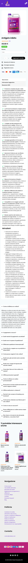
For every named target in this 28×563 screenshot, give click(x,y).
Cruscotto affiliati (8, 494)
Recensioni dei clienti (9, 489)
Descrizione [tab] (5, 79)
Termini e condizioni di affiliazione (12, 515)
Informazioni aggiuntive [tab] (8, 82)
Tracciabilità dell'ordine (10, 487)
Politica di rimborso (9, 518)
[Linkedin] (15, 555)
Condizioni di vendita (9, 512)
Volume (3, 49)
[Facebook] (10, 555)
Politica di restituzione (9, 517)
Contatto (6, 496)
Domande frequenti (9, 498)
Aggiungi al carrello (18, 58)
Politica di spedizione (9, 520)
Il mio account (7, 486)
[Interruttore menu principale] (2, 3)
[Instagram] (13, 555)
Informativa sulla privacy (10, 513)
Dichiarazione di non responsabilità (12, 524)
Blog (5, 499)
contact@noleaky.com (9, 536)
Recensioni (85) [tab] (6, 85)
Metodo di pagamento (9, 522)
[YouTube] (17, 555)
